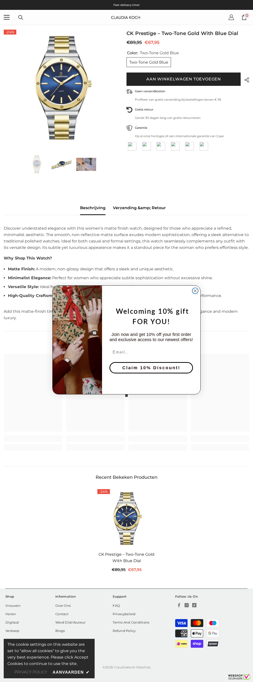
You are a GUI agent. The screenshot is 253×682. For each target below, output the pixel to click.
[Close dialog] (195, 291)
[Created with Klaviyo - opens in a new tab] (126, 395)
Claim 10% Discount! (151, 367)
